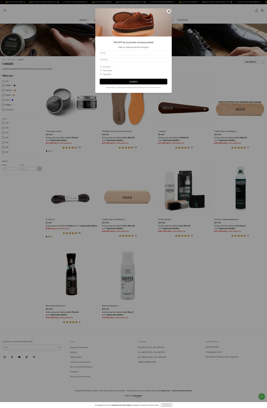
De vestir (106, 67)
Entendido (167, 405)
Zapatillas (107, 74)
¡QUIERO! (133, 81)
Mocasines (107, 71)
